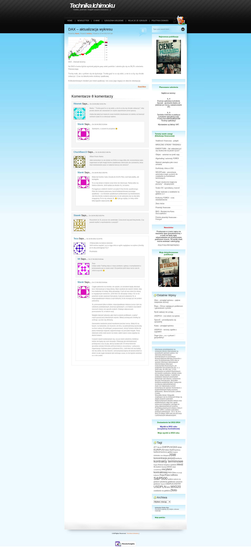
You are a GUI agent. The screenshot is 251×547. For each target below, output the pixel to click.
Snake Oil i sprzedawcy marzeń (168, 188)
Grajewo (175, 452)
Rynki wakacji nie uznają (163, 312)
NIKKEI (169, 467)
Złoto (173, 490)
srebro (170, 479)
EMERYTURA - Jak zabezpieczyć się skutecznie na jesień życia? (168, 150)
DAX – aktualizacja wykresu (90, 29)
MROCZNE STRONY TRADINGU (168, 145)
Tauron (163, 484)
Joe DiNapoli (164, 455)
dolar (180, 447)
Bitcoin (159, 447)
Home (69, 21)
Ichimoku (157, 455)
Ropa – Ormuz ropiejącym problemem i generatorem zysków (168, 307)
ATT (155, 447)
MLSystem (157, 467)
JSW (172, 455)
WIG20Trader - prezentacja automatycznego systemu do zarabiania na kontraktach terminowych (167, 175)
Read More (142, 87)
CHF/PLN (167, 447)
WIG (168, 487)
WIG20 (176, 486)
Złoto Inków (160, 204)
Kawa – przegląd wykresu (164, 326)
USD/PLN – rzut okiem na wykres (167, 316)
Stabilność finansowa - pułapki (167, 141)
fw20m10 (157, 452)
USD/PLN (169, 484)
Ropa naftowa (171, 475)
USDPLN (160, 486)
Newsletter (168, 227)
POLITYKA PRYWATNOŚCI (168, 245)
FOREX (167, 450)
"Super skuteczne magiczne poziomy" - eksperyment (166, 183)
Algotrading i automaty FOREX (167, 158)
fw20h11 (177, 450)
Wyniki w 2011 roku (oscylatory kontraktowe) (168, 428)
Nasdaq (163, 467)
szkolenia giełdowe (167, 482)
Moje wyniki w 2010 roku (168, 433)
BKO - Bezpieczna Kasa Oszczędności (165, 212)
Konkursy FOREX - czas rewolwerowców (165, 199)
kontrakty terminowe (168, 461)
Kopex (156, 465)
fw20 (172, 450)
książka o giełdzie (170, 465)
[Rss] (180, 5)
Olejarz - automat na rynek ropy (167, 155)
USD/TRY (177, 484)
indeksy (89, 33)
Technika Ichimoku (92, 5)
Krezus (160, 465)
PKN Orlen (172, 473)
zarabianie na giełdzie (162, 491)
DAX (174, 447)
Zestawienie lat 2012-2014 (168, 422)
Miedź (180, 464)
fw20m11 (164, 452)
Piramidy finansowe (163, 208)
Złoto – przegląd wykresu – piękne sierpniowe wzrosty (167, 301)
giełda (170, 452)
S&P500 (160, 478)
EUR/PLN (159, 449)
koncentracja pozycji (164, 458)
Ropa (162, 475)
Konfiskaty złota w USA (165, 168)
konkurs (178, 458)
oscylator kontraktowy (163, 471)
